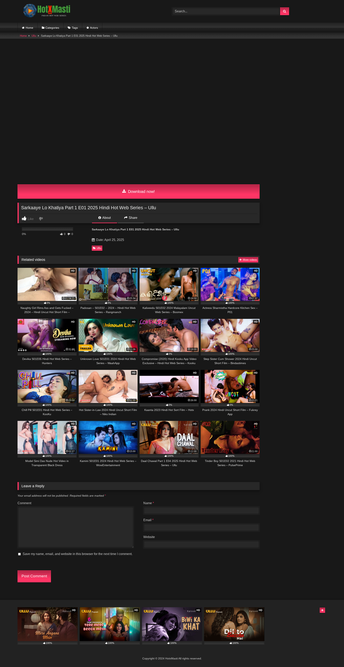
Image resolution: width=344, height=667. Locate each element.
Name (148, 503)
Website (149, 537)
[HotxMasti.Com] (47, 11)
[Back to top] (331, 655)
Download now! (141, 191)
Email (148, 520)
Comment (24, 503)
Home (29, 27)
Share (132, 217)
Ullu (34, 35)
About (106, 217)
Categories (52, 27)
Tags (75, 27)
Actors (94, 27)
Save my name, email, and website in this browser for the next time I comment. (77, 554)
